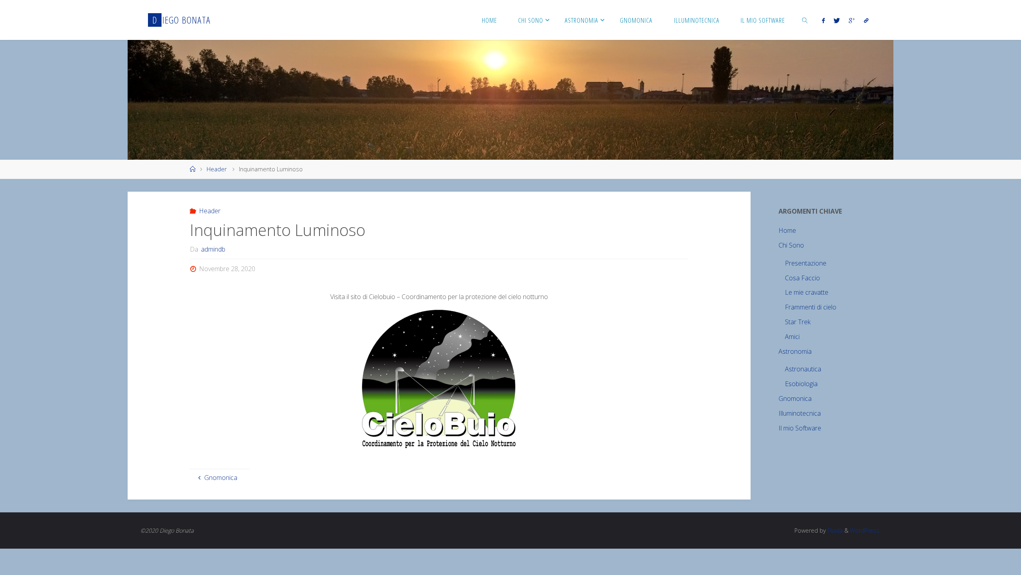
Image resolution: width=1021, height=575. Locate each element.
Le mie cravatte (806, 292)
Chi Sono (791, 245)
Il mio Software (800, 428)
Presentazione (805, 263)
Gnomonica (795, 398)
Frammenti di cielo (810, 307)
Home (787, 230)
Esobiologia (801, 383)
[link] (805, 20)
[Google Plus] (851, 20)
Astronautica (803, 369)
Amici (792, 336)
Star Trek (797, 321)
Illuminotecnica (800, 413)
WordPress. (865, 530)
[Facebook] (823, 20)
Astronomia (795, 351)
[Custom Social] (866, 20)
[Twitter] (836, 20)
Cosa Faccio (802, 278)
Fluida (834, 530)
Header (217, 169)
